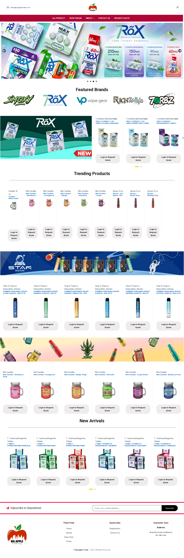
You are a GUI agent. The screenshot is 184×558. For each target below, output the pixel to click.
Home (68, 528)
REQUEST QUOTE (122, 18)
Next (179, 50)
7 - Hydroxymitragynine (16, 438)
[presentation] (93, 138)
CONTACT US (104, 18)
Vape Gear (69, 537)
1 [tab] (87, 81)
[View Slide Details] (92, 51)
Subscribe (169, 508)
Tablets (10, 441)
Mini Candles (31, 191)
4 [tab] (96, 81)
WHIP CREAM (75, 18)
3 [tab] (93, 81)
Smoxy (69, 533)
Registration (115, 528)
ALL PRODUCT (58, 18)
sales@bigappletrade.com (20, 7)
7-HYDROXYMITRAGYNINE (106, 119)
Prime (68, 541)
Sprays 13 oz (118, 191)
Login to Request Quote (107, 158)
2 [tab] (90, 81)
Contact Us (115, 533)
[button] (137, 166)
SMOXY (89, 18)
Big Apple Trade (81, 550)
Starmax (17, 289)
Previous (4, 50)
